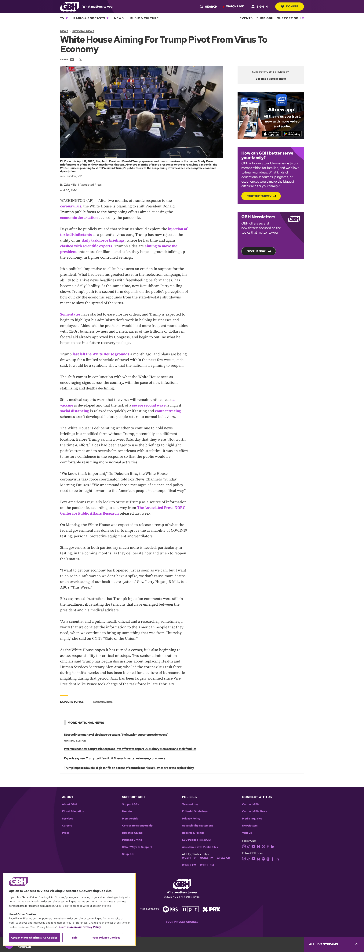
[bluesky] (258, 846)
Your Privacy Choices (182, 922)
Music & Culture (144, 18)
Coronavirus (103, 701)
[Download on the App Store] (271, 134)
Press (65, 832)
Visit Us (247, 832)
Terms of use (190, 804)
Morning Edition (75, 740)
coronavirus (70, 206)
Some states (70, 314)
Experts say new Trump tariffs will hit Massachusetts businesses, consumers (114, 758)
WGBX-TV (206, 857)
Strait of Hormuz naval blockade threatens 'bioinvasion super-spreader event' (116, 735)
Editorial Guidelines (195, 811)
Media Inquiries (252, 818)
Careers (67, 825)
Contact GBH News (254, 811)
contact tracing (168, 411)
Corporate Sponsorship (137, 825)
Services (67, 818)
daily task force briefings (103, 240)
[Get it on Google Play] (292, 134)
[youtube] (253, 846)
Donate (292, 6)
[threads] (263, 846)
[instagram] (244, 846)
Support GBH (289, 18)
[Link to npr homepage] (190, 909)
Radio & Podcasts (89, 18)
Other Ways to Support (137, 847)
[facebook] (268, 846)
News (119, 18)
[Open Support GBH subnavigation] (303, 18)
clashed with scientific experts (86, 246)
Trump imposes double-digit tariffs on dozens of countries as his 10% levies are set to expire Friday (129, 768)
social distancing (74, 411)
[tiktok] (248, 846)
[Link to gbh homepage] (69, 6)
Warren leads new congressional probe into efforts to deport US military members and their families (130, 749)
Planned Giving (132, 839)
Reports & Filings (193, 832)
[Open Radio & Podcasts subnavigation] (107, 18)
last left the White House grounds (101, 354)
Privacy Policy (191, 818)
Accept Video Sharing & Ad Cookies (34, 937)
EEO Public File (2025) (196, 839)
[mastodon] (263, 859)
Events (246, 18)
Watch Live (235, 6)
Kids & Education (73, 811)
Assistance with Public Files (200, 847)
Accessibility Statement (197, 825)
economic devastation (79, 217)
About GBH (69, 804)
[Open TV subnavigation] (67, 18)
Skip (75, 937)
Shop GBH (265, 18)
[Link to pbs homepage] (170, 909)
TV (62, 18)
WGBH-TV (189, 857)
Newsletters (250, 825)
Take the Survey (259, 196)
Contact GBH (250, 804)
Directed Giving (132, 832)
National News (83, 31)
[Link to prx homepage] (211, 909)
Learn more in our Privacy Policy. (80, 927)
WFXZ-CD (223, 857)
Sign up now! (256, 251)
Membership (130, 818)
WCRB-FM (207, 865)
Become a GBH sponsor (271, 78)
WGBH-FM (189, 865)
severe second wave (149, 405)
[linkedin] (272, 846)
